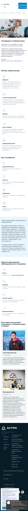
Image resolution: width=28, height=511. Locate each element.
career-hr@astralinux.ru (16, 60)
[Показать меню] (4, 6)
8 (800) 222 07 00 (9, 484)
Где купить (22, 4)
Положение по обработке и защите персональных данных (17, 445)
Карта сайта (15, 464)
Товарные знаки (16, 461)
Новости (5, 439)
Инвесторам (22, 7)
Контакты (5, 478)
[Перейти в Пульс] (22, 492)
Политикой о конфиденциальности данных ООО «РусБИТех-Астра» (9, 498)
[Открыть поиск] (16, 5)
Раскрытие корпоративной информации (13, 470)
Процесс (24, 12)
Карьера (5, 442)
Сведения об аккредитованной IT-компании (17, 457)
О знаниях (18, 12)
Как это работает (11, 12)
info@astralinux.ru (9, 487)
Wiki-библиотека (7, 474)
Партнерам (6, 444)
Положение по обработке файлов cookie (16, 451)
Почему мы (3, 12)
